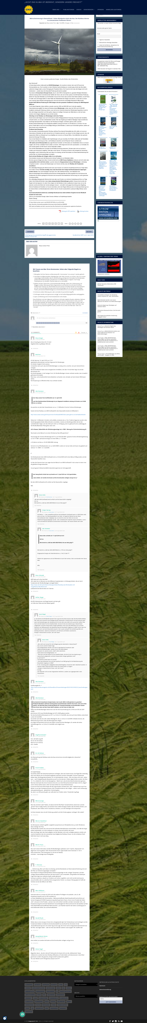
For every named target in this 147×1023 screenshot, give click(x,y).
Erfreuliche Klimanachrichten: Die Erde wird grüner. (109, 311)
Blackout (54, 984)
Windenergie (54, 1008)
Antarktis (37, 984)
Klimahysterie (43, 998)
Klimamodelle (54, 998)
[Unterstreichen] (41, 323)
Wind (46, 1008)
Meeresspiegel (29, 1005)
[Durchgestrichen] (44, 323)
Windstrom (28, 1011)
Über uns (56, 9)
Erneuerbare (50, 991)
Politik (38, 1005)
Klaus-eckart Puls (51, 23)
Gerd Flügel (51, 641)
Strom (54, 1005)
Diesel (58, 988)
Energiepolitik (29, 991)
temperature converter (104, 274)
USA (32, 1008)
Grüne (39, 995)
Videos (78, 9)
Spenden (100, 9)
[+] (58, 322)
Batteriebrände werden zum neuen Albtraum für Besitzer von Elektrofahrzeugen (109, 300)
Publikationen (68, 9)
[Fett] (37, 323)
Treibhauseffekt (62, 1005)
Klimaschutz (29, 1001)
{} (56, 322)
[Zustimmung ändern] (5, 1018)
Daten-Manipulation (38, 988)
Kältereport (61, 1001)
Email (98, 34)
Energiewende (40, 991)
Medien (69, 1001)
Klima (35, 998)
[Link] (54, 323)
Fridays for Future (65, 991)
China (60, 984)
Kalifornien (51, 995)
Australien (46, 984)
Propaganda (46, 1005)
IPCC (44, 995)
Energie (67, 23)
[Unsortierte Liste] (48, 323)
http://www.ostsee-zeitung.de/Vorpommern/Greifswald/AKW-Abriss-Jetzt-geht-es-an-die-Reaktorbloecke (58, 414)
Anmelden (85, 313)
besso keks (51, 512)
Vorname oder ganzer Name (104, 28)
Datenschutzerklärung (105, 989)
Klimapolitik (64, 998)
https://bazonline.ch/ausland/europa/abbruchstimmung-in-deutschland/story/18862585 (48, 204)
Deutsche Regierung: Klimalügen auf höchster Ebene (107, 305)
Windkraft (63, 1008)
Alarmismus (28, 984)
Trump (27, 1008)
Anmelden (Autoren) (113, 9)
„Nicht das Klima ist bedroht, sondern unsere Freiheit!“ (53, 2)
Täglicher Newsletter (104, 39)
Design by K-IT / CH (33, 1021)
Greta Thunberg (30, 995)
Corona (27, 988)
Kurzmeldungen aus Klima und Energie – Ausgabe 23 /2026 (109, 354)
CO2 (66, 984)
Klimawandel (39, 1001)
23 (71, 23)
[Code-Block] (52, 323)
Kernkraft (28, 998)
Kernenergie (60, 995)
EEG (63, 988)
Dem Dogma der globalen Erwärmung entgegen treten (107, 316)
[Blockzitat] (50, 323)
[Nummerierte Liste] (46, 323)
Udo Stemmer (49, 497)
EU (57, 991)
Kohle (47, 1001)
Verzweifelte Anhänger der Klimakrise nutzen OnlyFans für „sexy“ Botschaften (108, 295)
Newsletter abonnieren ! (38, 327)
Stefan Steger (49, 616)
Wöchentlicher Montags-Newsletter (108, 42)
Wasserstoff (39, 1008)
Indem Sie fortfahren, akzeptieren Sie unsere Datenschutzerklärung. (108, 45)
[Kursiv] (39, 323)
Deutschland (50, 988)
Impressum (102, 985)
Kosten (53, 1001)
